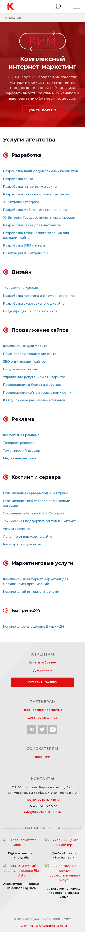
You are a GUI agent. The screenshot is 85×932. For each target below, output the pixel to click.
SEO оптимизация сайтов (24, 361)
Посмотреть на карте (43, 799)
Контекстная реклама (21, 435)
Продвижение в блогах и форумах (32, 385)
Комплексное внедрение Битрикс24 (33, 626)
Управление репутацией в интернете (34, 377)
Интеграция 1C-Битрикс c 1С (26, 253)
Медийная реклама (19, 458)
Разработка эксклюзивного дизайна (34, 303)
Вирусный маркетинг (21, 369)
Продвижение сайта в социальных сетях (37, 392)
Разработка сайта (18, 179)
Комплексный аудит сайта (25, 346)
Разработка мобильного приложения (35, 210)
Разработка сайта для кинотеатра (32, 225)
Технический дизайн (20, 288)
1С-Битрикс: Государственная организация (39, 217)
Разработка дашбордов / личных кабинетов (40, 171)
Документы (42, 670)
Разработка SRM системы (24, 245)
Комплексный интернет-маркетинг (32, 592)
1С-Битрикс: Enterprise (21, 202)
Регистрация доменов (22, 544)
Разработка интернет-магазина (30, 186)
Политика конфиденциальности (42, 925)
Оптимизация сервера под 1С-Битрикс (35, 493)
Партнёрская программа (42, 710)
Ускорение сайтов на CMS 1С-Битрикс (34, 513)
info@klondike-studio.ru (42, 812)
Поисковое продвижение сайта (29, 354)
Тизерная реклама (18, 443)
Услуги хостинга (16, 529)
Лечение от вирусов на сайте (27, 536)
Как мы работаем (42, 662)
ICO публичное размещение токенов (34, 400)
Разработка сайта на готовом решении (36, 194)
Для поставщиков (42, 717)
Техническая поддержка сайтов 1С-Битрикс (39, 521)
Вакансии (42, 757)
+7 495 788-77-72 (42, 806)
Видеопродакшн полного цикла (30, 311)
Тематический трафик (21, 450)
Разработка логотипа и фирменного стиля (39, 296)
